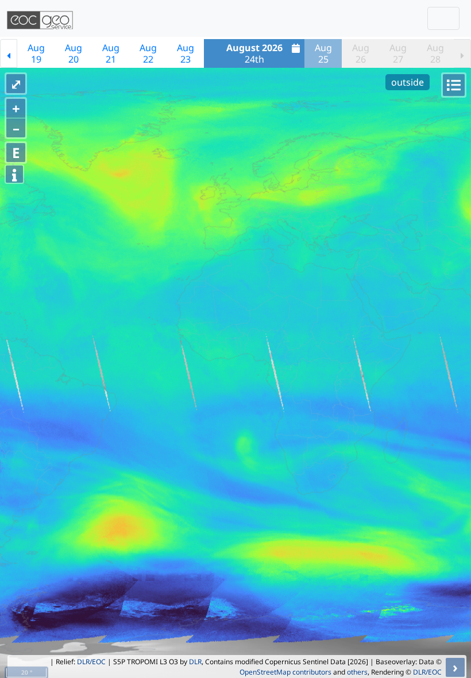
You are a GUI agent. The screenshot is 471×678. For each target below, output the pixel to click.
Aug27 (398, 53)
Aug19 (36, 53)
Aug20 (73, 53)
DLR (195, 662)
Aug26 (360, 53)
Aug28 (435, 53)
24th (254, 53)
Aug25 (323, 53)
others (357, 672)
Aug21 (110, 53)
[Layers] (454, 85)
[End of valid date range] (462, 53)
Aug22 (148, 53)
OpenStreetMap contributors (285, 672)
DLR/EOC (91, 662)
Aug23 (185, 53)
